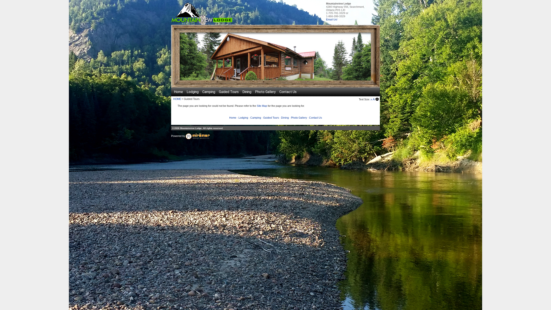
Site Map (262, 105)
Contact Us (288, 92)
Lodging (193, 92)
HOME (177, 99)
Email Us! (331, 19)
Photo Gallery (265, 92)
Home (178, 92)
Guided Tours (229, 92)
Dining (246, 92)
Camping (208, 92)
